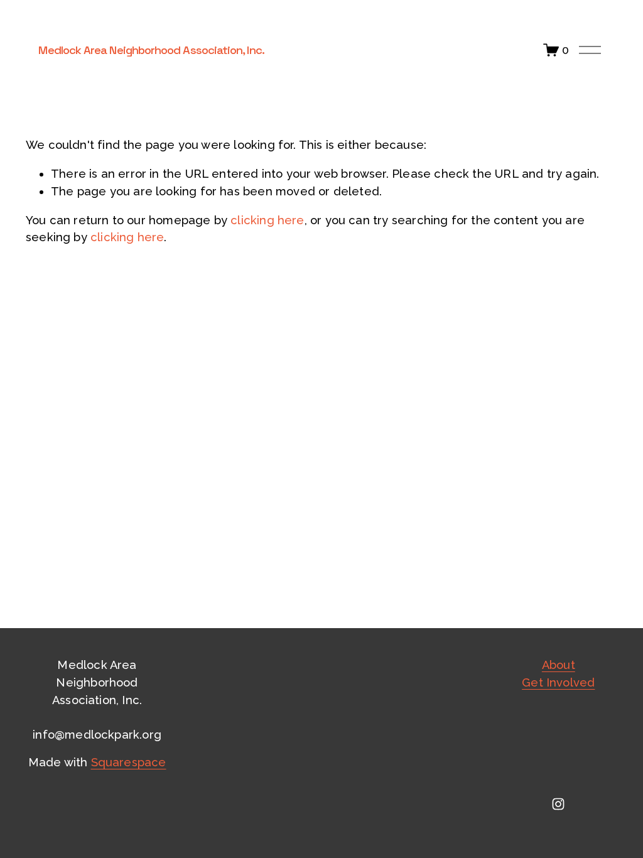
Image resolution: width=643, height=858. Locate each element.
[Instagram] (558, 804)
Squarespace (128, 762)
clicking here (267, 220)
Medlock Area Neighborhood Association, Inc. (151, 50)
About (558, 664)
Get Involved (558, 682)
